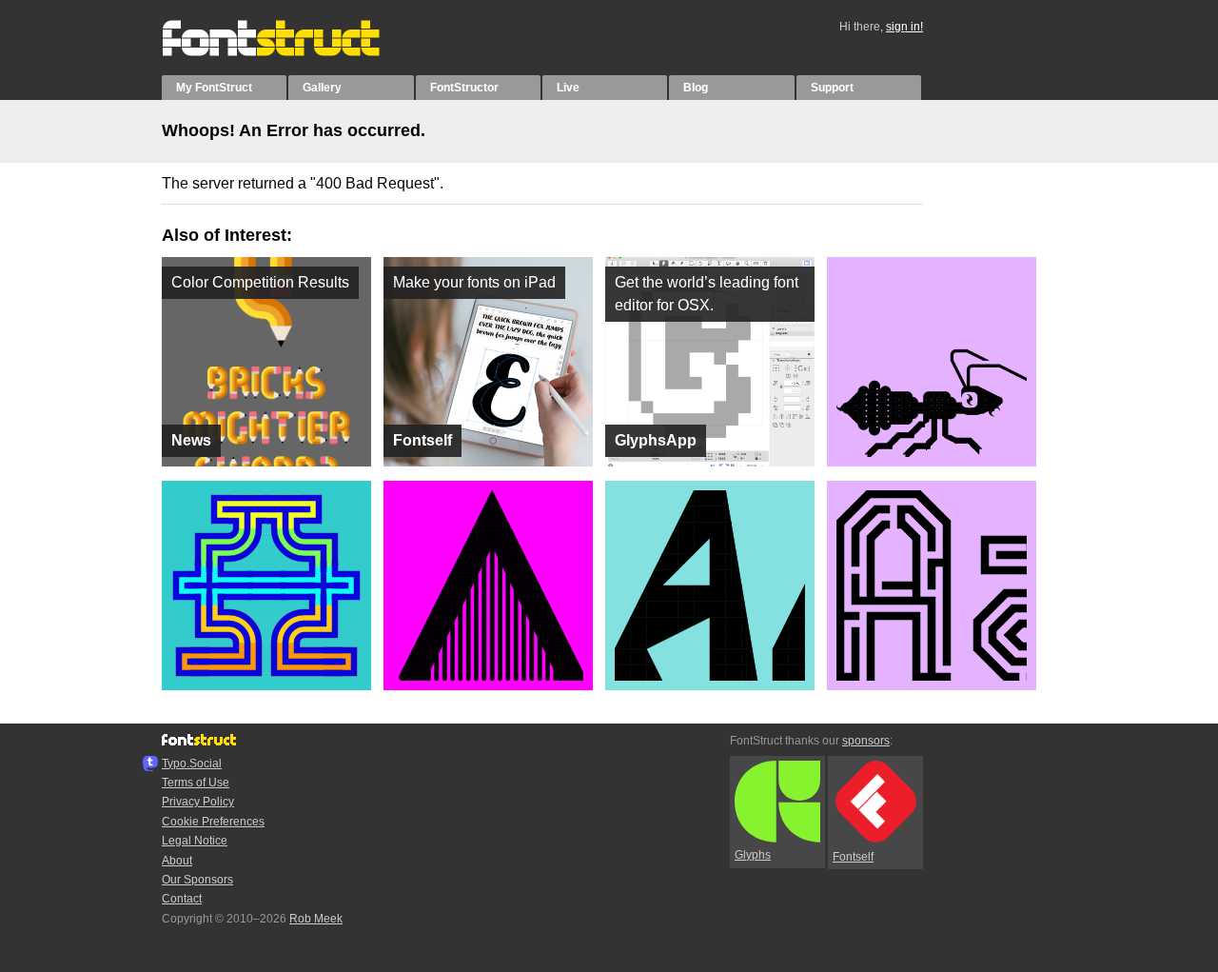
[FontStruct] (291, 52)
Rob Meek (316, 918)
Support (832, 87)
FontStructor (464, 87)
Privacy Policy (198, 801)
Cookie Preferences (213, 821)
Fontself (853, 856)
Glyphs (753, 855)
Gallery (322, 87)
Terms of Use (195, 782)
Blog (695, 87)
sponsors (866, 740)
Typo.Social (192, 763)
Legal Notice (194, 840)
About (177, 860)
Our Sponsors (197, 879)
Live (568, 87)
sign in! (904, 26)
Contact (182, 898)
